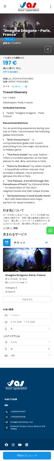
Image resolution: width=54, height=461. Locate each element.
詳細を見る (27, 299)
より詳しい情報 (10, 228)
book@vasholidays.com (21, 422)
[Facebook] (6, 445)
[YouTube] (20, 445)
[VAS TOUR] (16, 385)
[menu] (50, 7)
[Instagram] (13, 445)
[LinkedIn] (26, 445)
